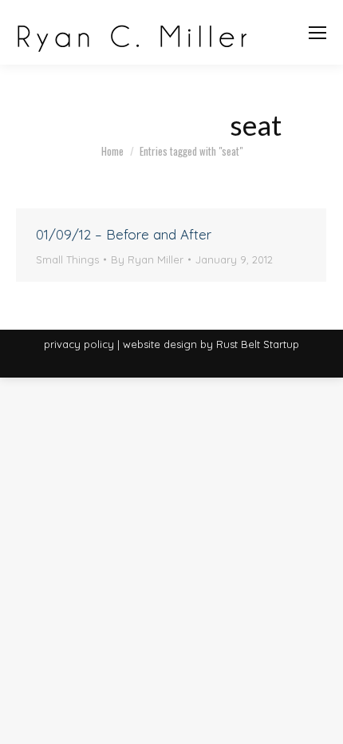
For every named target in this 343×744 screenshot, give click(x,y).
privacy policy (79, 344)
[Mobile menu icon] (317, 32)
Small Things (67, 259)
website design (160, 344)
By (147, 259)
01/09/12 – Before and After (123, 234)
